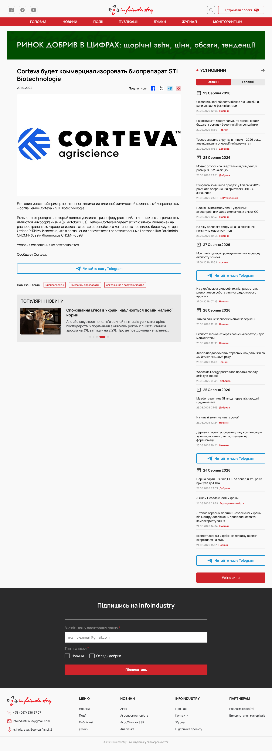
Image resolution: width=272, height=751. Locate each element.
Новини (70, 21)
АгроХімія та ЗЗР (132, 722)
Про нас (181, 709)
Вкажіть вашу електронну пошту (91, 627)
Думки (160, 21)
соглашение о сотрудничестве (125, 285)
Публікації (128, 21)
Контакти (181, 715)
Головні (248, 82)
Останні (214, 82)
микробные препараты (85, 285)
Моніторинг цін (227, 21)
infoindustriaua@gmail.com (31, 721)
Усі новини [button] (231, 577)
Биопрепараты (54, 285)
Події (98, 21)
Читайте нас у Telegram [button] (102, 268)
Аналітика (127, 729)
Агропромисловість (134, 715)
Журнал (189, 21)
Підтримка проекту (188, 729)
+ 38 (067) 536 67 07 (27, 712)
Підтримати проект (238, 10)
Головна (38, 21)
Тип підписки (76, 648)
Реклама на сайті (241, 709)
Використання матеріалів (247, 715)
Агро (123, 709)
